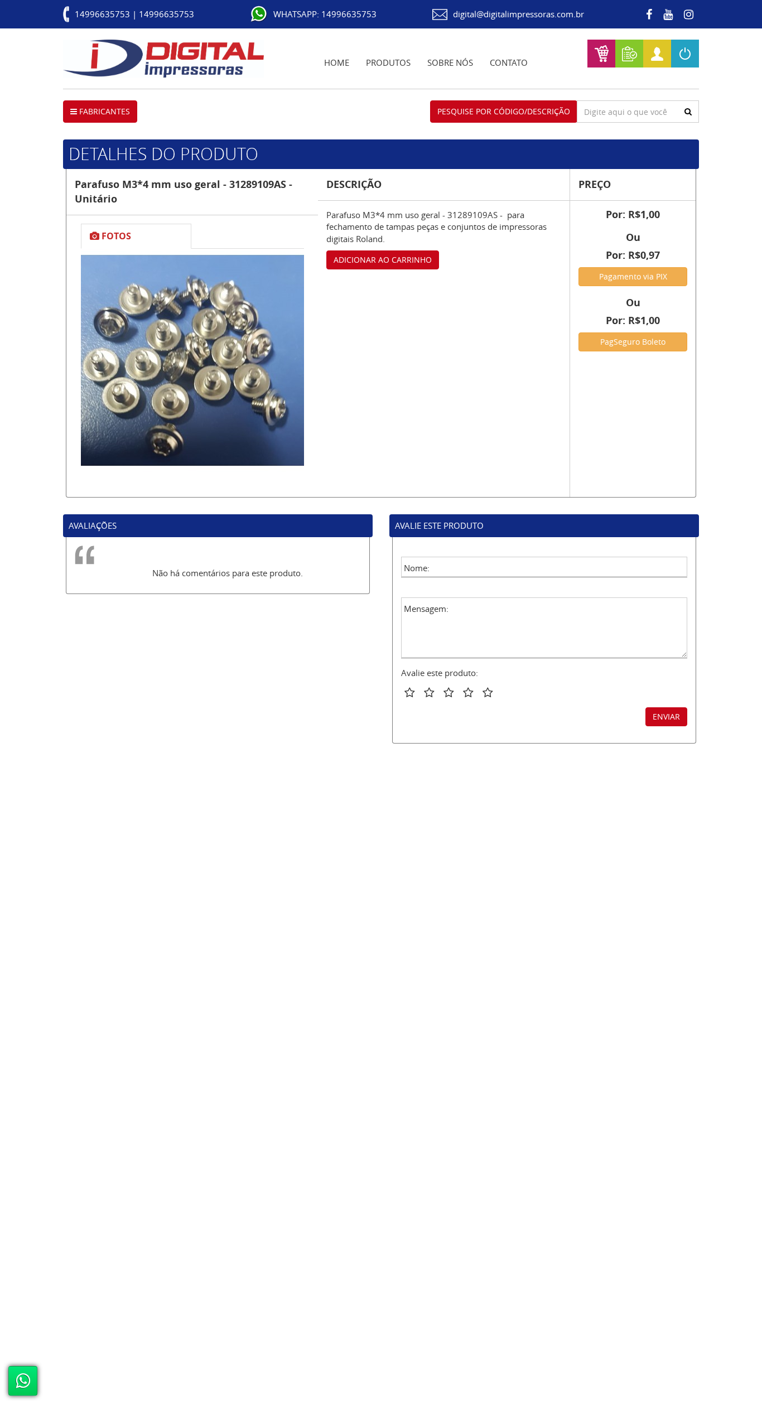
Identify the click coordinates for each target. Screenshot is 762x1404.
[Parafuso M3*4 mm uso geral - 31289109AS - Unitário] (192, 360)
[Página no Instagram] (688, 14)
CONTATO (509, 62)
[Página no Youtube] (668, 14)
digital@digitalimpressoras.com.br (518, 14)
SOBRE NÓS (450, 62)
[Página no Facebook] (649, 14)
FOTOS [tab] (115, 236)
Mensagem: (426, 608)
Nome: (417, 567)
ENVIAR (666, 716)
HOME (336, 62)
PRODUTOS (388, 62)
